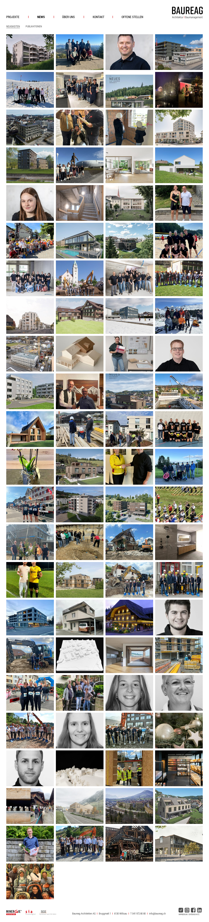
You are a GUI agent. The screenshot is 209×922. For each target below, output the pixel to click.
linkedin (199, 910)
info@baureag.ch (157, 913)
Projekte (12, 17)
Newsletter (181, 910)
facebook (193, 910)
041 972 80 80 (139, 913)
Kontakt (98, 17)
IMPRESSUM (183, 914)
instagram (187, 910)
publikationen (34, 26)
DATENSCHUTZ (194, 914)
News (41, 17)
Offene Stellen (132, 17)
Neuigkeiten (13, 26)
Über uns (68, 17)
